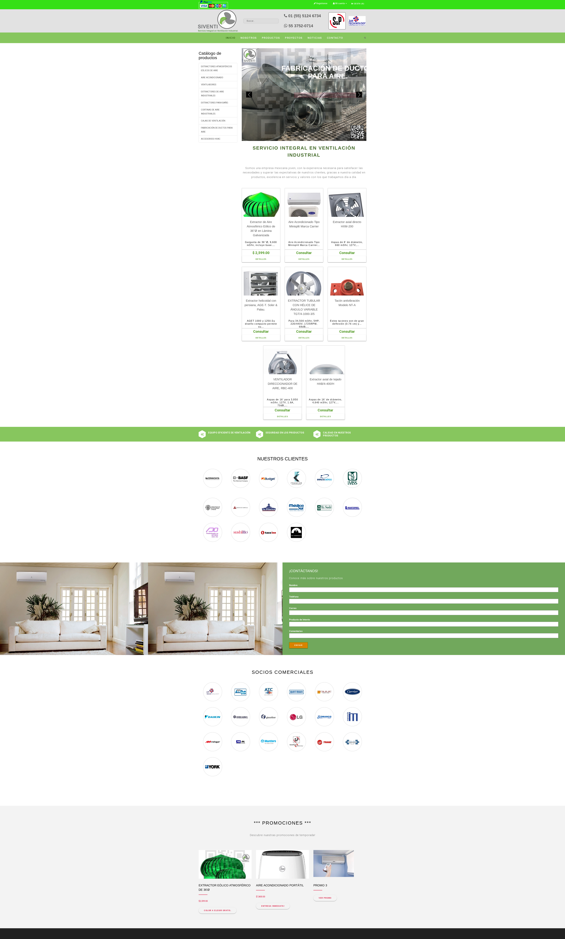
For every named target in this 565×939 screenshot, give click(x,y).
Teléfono (294, 556)
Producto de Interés (299, 579)
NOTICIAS (315, 37)
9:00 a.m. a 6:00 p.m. (223, 909)
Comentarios (296, 591)
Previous (249, 75)
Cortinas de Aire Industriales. (210, 111)
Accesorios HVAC (210, 139)
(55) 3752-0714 (302, 913)
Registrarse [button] (321, 3)
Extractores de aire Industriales (212, 93)
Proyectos (294, 37)
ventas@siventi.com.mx (296, 917)
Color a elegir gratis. (217, 870)
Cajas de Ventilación (213, 120)
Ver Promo (325, 858)
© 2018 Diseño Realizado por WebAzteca (214, 931)
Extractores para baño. (214, 102)
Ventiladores (208, 84)
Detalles (261, 219)
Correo (292, 568)
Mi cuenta (340, 3)
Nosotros (248, 37)
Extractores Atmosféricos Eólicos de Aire (216, 68)
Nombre (293, 545)
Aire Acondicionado (212, 77)
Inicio (230, 37)
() (359, 4)
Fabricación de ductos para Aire (217, 129)
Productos (271, 37)
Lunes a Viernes (202, 909)
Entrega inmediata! (273, 866)
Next (359, 75)
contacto (335, 37)
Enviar (298, 605)
